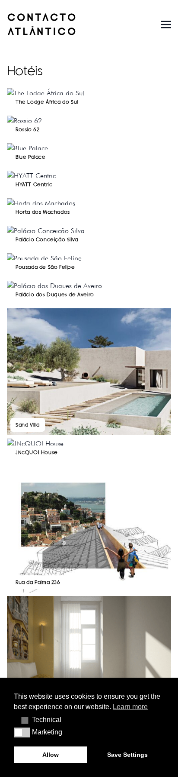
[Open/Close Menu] (166, 24)
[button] (22, 720)
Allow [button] (50, 754)
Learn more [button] (130, 706)
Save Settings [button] (127, 754)
